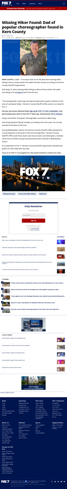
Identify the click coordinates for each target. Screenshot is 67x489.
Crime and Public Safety (27, 194)
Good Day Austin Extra (41, 413)
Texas (3, 407)
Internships (5, 435)
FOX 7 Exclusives (58, 401)
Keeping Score (22, 405)
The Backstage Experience (39, 417)
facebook (52, 481)
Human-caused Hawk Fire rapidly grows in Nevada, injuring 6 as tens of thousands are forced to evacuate (27, 262)
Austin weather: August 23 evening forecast (13, 352)
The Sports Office (40, 409)
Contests (21, 413)
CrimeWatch (55, 403)
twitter (55, 481)
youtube (61, 481)
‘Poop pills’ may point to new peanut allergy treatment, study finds (19, 247)
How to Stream (39, 403)
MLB (36, 429)
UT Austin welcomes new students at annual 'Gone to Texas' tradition (20, 269)
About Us (5, 423)
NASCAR (37, 431)
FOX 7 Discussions (57, 415)
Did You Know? (23, 438)
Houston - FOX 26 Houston (57, 427)
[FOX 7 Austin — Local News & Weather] (7, 4)
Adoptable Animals (24, 411)
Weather (22, 423)
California (42, 194)
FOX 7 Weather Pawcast (25, 425)
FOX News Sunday (7, 413)
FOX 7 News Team (7, 431)
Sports (37, 423)
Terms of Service (34, 230)
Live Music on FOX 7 (24, 409)
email (64, 481)
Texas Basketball (39, 433)
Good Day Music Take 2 (41, 415)
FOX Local (39, 401)
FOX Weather (22, 436)
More (40, 3)
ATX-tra (54, 417)
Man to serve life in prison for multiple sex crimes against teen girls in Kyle (35, 289)
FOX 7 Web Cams (23, 434)
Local (3, 403)
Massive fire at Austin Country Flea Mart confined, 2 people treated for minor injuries (24, 255)
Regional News (57, 423)
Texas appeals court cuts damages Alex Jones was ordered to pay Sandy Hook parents (38, 296)
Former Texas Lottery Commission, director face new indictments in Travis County (37, 283)
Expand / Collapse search (64, 3)
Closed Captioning (7, 437)
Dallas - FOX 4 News (57, 425)
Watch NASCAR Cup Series (7, 459)
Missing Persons (10, 37)
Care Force (55, 411)
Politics (4, 409)
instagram (58, 481)
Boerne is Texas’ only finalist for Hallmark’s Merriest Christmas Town (33, 302)
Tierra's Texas (39, 405)
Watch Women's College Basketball (7, 468)
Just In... (5, 237)
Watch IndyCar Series (7, 462)
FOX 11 (3, 37)
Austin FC (37, 427)
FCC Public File (6, 439)
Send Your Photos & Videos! (24, 431)
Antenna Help (5, 443)
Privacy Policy (35, 228)
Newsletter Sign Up (7, 429)
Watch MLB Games (7, 457)
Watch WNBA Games (7, 471)
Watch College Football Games (8, 454)
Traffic (3, 405)
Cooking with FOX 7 (24, 407)
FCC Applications (6, 441)
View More (60, 237)
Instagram (19, 92)
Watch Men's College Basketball (7, 464)
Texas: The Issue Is (57, 409)
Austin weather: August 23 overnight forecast (13, 338)
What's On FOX (6, 425)
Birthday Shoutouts (24, 403)
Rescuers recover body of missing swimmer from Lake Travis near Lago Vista (35, 309)
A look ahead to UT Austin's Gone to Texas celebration (16, 345)
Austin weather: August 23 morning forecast (13, 360)
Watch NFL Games (7, 451)
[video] (61, 340)
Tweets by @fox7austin (7, 393)
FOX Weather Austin (40, 411)
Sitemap (4, 415)
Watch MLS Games (7, 473)
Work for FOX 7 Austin (8, 433)
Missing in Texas (56, 413)
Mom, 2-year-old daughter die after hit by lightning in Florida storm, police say (22, 240)
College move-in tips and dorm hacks (11, 367)
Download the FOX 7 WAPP (24, 427)
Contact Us (5, 427)
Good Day (22, 401)
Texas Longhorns (40, 425)
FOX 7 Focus (55, 407)
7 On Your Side (56, 405)
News (4, 401)
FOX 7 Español (39, 407)
